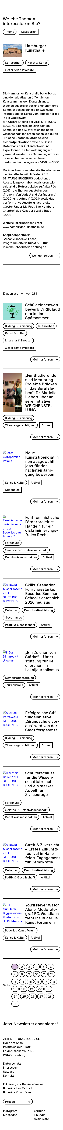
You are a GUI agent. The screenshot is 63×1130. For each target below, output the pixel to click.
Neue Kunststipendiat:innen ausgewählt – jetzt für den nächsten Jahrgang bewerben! (42, 464)
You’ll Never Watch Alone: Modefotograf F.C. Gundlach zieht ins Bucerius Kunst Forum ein (42, 913)
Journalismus (14, 685)
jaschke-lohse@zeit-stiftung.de (24, 247)
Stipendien (12, 490)
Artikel (46, 425)
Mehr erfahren (42, 359)
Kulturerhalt (13, 62)
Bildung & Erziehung (18, 326)
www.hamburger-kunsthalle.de (23, 227)
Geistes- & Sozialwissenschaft (26, 550)
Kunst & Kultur (37, 62)
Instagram (10, 1111)
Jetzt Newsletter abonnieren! (30, 1024)
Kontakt (8, 1076)
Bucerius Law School (17, 1088)
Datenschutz (10, 1063)
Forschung (12, 543)
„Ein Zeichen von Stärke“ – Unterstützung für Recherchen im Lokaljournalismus (42, 661)
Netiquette (41, 1119)
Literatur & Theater (18, 340)
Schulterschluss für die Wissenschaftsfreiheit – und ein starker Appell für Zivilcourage (40, 784)
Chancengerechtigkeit (20, 425)
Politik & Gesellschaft (20, 625)
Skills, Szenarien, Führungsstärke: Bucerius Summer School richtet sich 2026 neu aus (42, 593)
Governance (13, 617)
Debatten (11, 610)
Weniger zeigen (42, 255)
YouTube (39, 1111)
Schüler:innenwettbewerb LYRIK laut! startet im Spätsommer (42, 311)
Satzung (8, 1071)
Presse (10, 1101)
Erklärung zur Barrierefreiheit (23, 1084)
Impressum (10, 1067)
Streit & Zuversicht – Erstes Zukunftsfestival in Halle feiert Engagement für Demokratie (42, 853)
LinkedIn (39, 1115)
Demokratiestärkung (38, 610)
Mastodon (10, 1115)
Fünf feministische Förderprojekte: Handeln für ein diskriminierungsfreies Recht (42, 526)
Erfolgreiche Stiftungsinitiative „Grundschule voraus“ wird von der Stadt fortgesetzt (42, 721)
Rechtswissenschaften (21, 557)
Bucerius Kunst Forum (20, 930)
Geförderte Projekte (19, 70)
